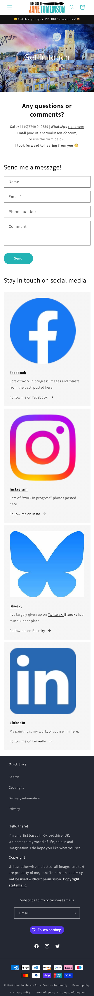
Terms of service (45, 992)
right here (76, 126)
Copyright (16, 787)
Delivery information (24, 798)
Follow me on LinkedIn (28, 741)
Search (14, 777)
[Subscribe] (74, 913)
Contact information (73, 992)
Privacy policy (22, 992)
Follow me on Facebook (29, 397)
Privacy (14, 808)
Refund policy (81, 985)
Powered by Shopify (55, 985)
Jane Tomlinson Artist (28, 985)
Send (18, 258)
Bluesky (16, 606)
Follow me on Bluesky (27, 630)
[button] (9, 7)
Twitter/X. (56, 614)
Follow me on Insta (25, 513)
